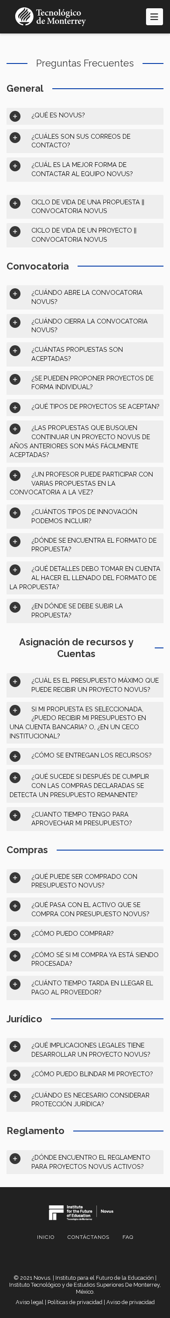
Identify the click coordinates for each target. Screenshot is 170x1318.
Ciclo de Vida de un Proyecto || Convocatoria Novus (83, 235)
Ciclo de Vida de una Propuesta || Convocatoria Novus (87, 206)
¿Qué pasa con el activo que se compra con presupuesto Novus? (90, 909)
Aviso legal (30, 1302)
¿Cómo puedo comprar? (72, 933)
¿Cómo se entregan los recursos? (91, 755)
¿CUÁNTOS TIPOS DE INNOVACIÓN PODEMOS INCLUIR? (84, 516)
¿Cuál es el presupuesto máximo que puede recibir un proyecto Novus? (95, 685)
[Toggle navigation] (154, 16)
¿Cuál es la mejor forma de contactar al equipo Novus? (82, 169)
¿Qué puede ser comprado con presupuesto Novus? (84, 881)
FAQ (127, 1237)
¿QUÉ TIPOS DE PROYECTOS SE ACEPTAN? (95, 406)
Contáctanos (88, 1237)
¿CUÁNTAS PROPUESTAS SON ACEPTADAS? (77, 354)
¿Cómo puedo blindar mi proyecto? (92, 1074)
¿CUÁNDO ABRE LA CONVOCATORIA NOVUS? (87, 297)
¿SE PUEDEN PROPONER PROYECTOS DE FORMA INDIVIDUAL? (92, 382)
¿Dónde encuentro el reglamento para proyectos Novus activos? (90, 1162)
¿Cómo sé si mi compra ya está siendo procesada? (95, 959)
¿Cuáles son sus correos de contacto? (80, 141)
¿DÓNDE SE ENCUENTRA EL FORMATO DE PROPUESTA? (93, 545)
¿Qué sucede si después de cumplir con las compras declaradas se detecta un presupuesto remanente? (79, 785)
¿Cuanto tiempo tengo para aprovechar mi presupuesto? (81, 819)
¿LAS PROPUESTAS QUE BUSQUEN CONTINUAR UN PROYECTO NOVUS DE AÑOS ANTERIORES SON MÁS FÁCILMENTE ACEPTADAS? (80, 441)
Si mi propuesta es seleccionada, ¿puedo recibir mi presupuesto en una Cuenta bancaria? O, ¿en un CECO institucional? (78, 722)
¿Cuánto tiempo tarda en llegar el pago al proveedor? (92, 987)
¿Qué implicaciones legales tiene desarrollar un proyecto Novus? (90, 1049)
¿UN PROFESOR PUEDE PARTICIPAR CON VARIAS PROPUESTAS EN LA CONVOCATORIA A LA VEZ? (81, 483)
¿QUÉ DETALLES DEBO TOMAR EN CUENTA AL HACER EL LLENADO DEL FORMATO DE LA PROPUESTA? (85, 577)
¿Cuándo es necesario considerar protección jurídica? (90, 1099)
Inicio (45, 1237)
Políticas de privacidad (75, 1302)
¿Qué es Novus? (58, 115)
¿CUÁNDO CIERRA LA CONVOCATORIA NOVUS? (89, 325)
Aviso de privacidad (130, 1302)
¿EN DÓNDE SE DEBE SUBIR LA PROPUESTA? (77, 610)
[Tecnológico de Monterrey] (50, 16)
